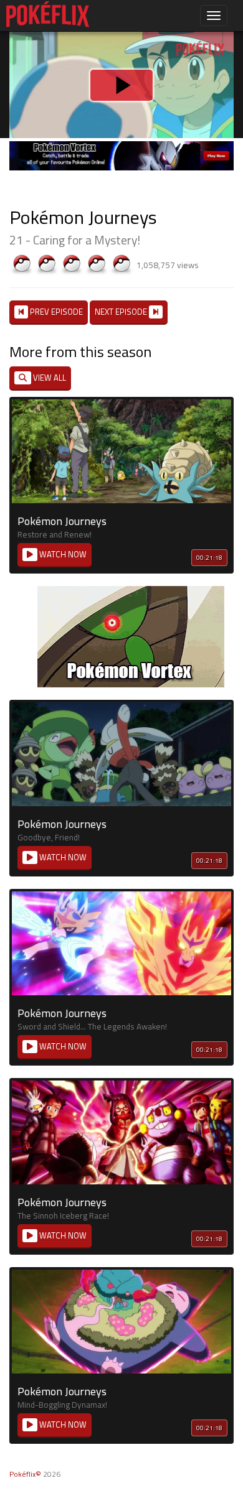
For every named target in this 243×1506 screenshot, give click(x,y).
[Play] (121, 753)
